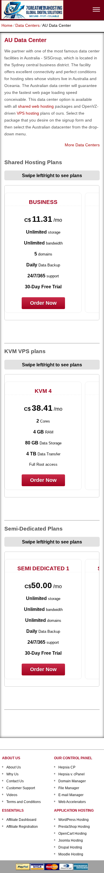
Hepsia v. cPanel (71, 774)
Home (6, 25)
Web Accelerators (72, 802)
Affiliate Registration (22, 827)
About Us (13, 767)
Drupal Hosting (70, 847)
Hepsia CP (66, 767)
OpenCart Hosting (72, 834)
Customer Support (20, 788)
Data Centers (27, 25)
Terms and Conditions (23, 802)
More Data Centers (82, 145)
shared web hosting (36, 106)
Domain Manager (72, 781)
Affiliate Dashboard (21, 820)
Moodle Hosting (70, 854)
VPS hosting (28, 113)
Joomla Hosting (70, 840)
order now (43, 303)
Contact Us (15, 781)
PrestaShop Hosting (74, 827)
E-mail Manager (70, 795)
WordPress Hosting (73, 820)
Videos (11, 795)
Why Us (12, 774)
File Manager (68, 788)
